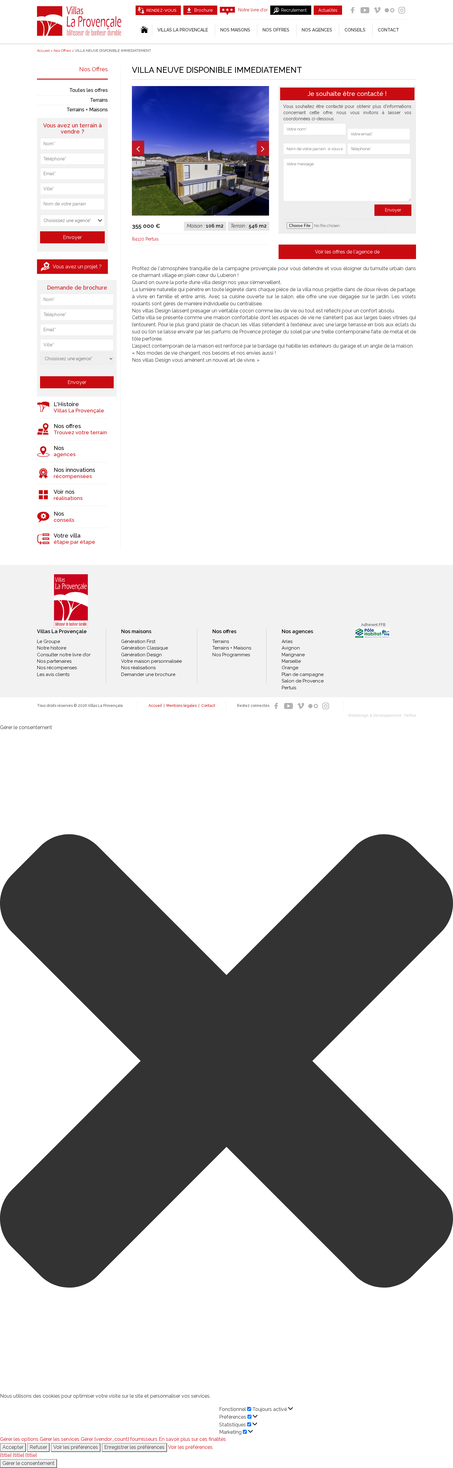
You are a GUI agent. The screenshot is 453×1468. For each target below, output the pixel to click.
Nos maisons (136, 631)
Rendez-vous (161, 10)
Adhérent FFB (373, 625)
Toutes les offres (88, 90)
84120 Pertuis (145, 239)
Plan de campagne (303, 674)
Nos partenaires (54, 661)
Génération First (138, 641)
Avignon (291, 648)
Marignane (293, 655)
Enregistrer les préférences (134, 1447)
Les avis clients (53, 674)
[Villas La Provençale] (71, 601)
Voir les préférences (75, 1447)
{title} (5, 1455)
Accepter (12, 1447)
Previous (138, 148)
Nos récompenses (57, 667)
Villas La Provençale (80, 21)
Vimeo (377, 10)
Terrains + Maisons (87, 110)
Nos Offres (93, 69)
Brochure (203, 10)
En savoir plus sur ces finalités (192, 1439)
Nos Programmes (231, 655)
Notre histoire (51, 648)
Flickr (389, 10)
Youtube (365, 10)
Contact (388, 29)
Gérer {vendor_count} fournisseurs (119, 1439)
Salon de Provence (303, 681)
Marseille (291, 661)
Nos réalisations (138, 667)
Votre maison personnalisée (151, 661)
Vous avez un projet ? (77, 267)
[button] (226, 1062)
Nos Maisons (235, 29)
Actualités (327, 10)
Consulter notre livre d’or (64, 655)
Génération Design (141, 655)
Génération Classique (144, 648)
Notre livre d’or (253, 9)
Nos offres (276, 29)
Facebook (352, 10)
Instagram (402, 10)
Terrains (99, 100)
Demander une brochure (148, 674)
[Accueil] (144, 29)
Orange (290, 667)
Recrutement (294, 10)
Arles (287, 641)
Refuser (38, 1447)
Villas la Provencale (182, 29)
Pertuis (289, 688)
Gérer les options (19, 1439)
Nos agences (317, 29)
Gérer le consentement (28, 1463)
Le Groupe (48, 641)
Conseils (355, 29)
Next (263, 148)
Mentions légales (181, 705)
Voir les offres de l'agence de (347, 252)
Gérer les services (60, 1439)
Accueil (155, 705)
